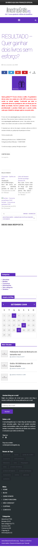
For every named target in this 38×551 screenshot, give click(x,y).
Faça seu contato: (8, 443)
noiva (4, 467)
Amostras (6, 279)
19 (24, 325)
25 (19, 330)
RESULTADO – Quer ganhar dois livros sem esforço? (17, 46)
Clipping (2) (5, 530)
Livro (15, 463)
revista (17, 475)
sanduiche (6, 479)
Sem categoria (7, 287)
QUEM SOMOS (8, 496)
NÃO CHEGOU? (8, 503)
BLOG (5, 493)
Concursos (6, 283)
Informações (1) (7, 532)
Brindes (22, 65)
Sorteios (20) (6, 526)
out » (34, 305)
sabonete (26, 475)
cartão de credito (27, 454)
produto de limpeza (25, 471)
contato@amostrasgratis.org (11, 445)
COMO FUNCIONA (9, 499)
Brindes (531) (6, 521)
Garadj (27, 543)
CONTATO (7, 510)
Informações (7, 285)
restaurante (7, 475)
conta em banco (19, 459)
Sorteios (5, 289)
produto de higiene (9, 471)
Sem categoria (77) (8, 523)
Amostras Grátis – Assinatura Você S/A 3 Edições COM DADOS (18, 218)
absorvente (6, 454)
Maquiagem (24, 463)
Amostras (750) (7, 519)
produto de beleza (16, 467)
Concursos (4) (6, 528)
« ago (3, 305)
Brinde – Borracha (29, 213)
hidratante (6, 463)
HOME (5, 489)
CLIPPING (6, 506)
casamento (6, 459)
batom (16, 454)
